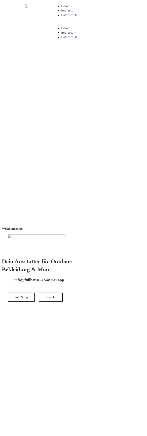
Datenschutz (69, 15)
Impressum (68, 10)
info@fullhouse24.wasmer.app (39, 280)
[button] (98, 23)
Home (65, 6)
